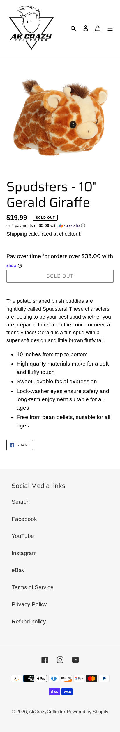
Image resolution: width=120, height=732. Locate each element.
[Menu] (110, 28)
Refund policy (29, 621)
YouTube (23, 536)
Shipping (16, 234)
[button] (45, 225)
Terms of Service (33, 587)
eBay (18, 570)
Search (21, 502)
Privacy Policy (29, 604)
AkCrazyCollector (47, 711)
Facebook (24, 519)
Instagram (24, 553)
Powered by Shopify (87, 711)
